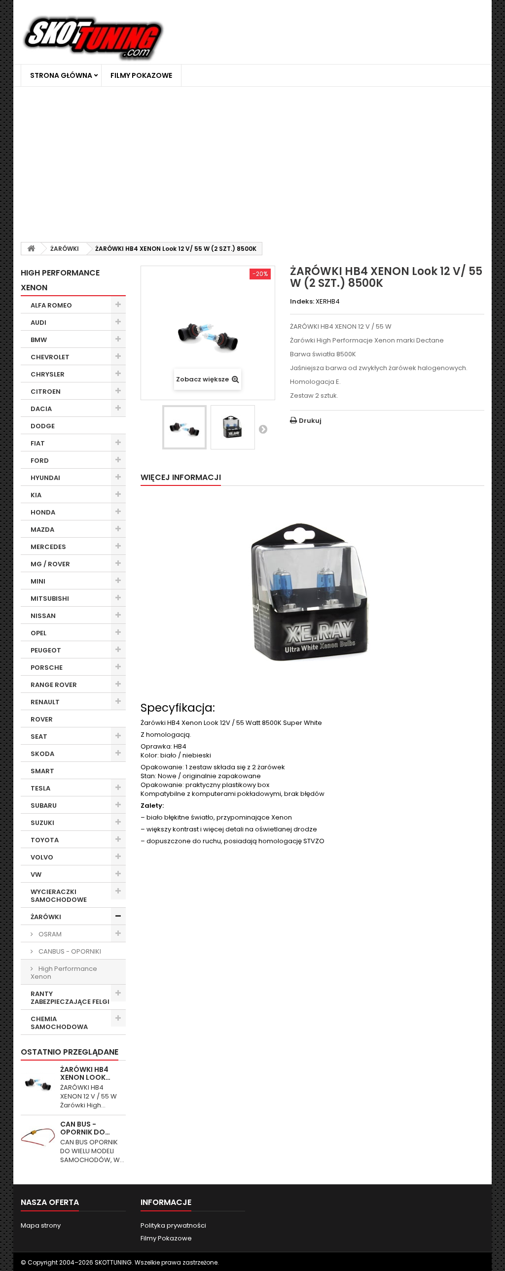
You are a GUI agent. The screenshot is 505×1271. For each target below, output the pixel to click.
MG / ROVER (50, 564)
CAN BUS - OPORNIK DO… (85, 1128)
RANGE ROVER (54, 684)
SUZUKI (42, 822)
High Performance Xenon (64, 972)
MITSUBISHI (50, 598)
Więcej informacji (181, 477)
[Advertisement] (252, 161)
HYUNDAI (45, 477)
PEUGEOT (46, 650)
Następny (263, 429)
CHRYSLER (48, 374)
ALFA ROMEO (51, 305)
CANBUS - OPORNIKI (69, 951)
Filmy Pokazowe (141, 75)
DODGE (43, 426)
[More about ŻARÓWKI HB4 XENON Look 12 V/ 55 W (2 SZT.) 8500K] (38, 1082)
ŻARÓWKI (46, 917)
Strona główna (61, 75)
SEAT (39, 736)
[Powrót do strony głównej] (31, 248)
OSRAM (49, 934)
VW (36, 874)
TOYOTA (45, 840)
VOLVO (42, 857)
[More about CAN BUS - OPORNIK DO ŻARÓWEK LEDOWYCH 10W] (38, 1137)
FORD (40, 460)
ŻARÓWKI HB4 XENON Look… (85, 1073)
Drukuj (310, 420)
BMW (39, 339)
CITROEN (46, 391)
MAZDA (42, 529)
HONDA (43, 512)
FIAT (38, 443)
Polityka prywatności (173, 1225)
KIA (36, 495)
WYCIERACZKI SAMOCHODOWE (59, 895)
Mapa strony (41, 1225)
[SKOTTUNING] (93, 39)
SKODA (42, 753)
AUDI (38, 322)
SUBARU (44, 805)
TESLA (40, 788)
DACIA (41, 408)
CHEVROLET (50, 357)
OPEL (38, 633)
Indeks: (302, 301)
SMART (42, 771)
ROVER (42, 719)
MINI (38, 581)
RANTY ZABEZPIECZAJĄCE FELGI (70, 997)
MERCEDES (48, 546)
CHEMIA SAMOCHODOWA (59, 1022)
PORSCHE (47, 667)
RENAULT (45, 702)
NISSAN (43, 615)
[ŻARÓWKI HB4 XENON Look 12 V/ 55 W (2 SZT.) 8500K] (184, 427)
